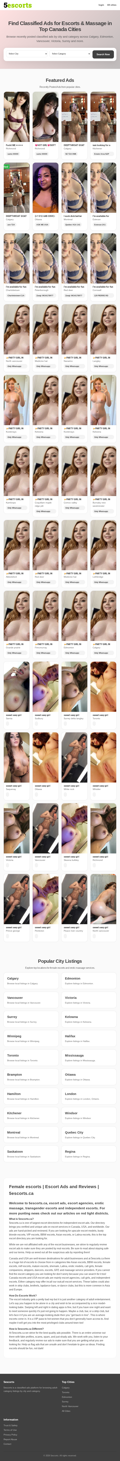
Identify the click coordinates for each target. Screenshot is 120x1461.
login (101, 5)
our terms (19, 1252)
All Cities (66, 1411)
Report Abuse (10, 1439)
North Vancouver (70, 1406)
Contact (7, 1444)
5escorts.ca (97, 1258)
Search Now (103, 54)
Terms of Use (10, 1430)
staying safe (102, 1248)
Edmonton (67, 1397)
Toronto (65, 1392)
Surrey (65, 1401)
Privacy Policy (10, 1434)
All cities (111, 5)
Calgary (66, 1387)
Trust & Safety (11, 1425)
